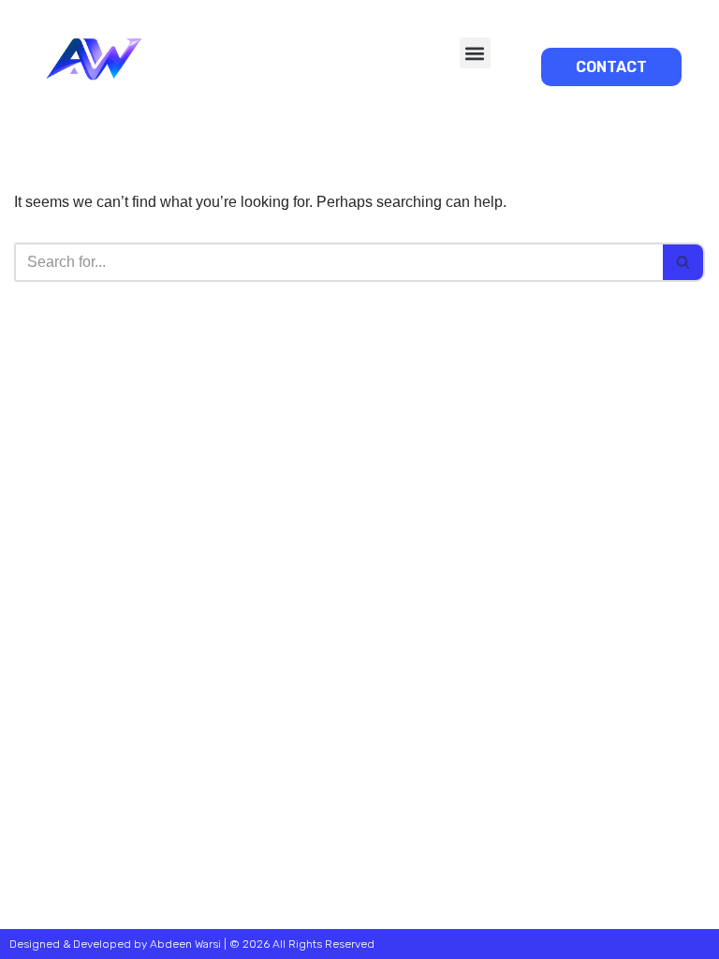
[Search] (684, 262)
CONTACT (611, 67)
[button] (475, 52)
